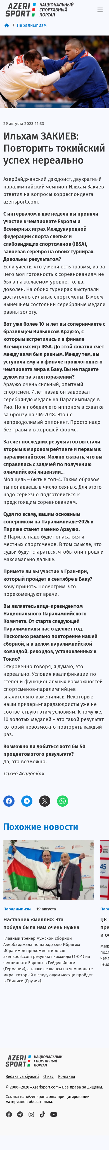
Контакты (66, 1076)
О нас (48, 1076)
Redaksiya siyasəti (22, 1076)
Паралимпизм (32, 25)
